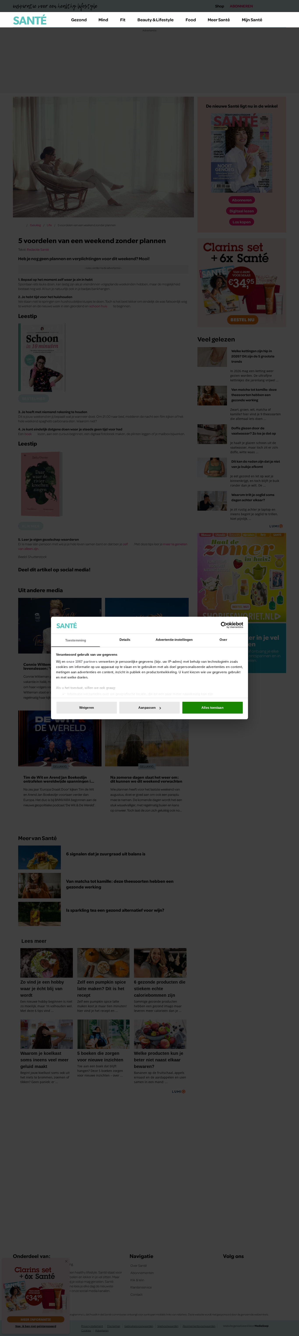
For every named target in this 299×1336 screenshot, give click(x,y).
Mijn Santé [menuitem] (252, 19)
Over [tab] (223, 639)
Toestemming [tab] (75, 640)
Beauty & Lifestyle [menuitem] (155, 19)
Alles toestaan (212, 707)
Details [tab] (125, 639)
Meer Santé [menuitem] (219, 19)
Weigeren (86, 707)
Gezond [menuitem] (79, 19)
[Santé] (30, 19)
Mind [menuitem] (103, 19)
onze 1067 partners (81, 661)
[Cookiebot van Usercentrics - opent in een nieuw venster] (224, 625)
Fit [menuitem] (122, 19)
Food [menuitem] (191, 19)
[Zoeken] (282, 19)
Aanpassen (147, 707)
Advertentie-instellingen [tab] (174, 639)
